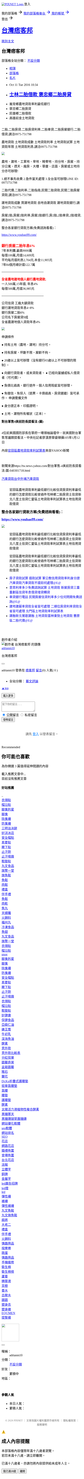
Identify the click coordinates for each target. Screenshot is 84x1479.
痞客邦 (30, 670)
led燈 (5, 1188)
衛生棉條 (8, 1271)
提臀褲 (6, 1317)
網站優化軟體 (11, 1123)
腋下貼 (6, 847)
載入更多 (8, 695)
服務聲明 (42, 1424)
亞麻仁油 (8, 1024)
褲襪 (5, 1201)
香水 (5, 1290)
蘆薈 (5, 1276)
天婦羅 (6, 913)
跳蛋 (5, 1253)
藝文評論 (32, 681)
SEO (5, 1136)
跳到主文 (8, 41)
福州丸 (6, 922)
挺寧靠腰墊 (9, 1086)
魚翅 (5, 931)
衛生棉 (6, 1267)
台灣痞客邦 (17, 30)
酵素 (5, 1043)
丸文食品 (8, 866)
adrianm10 (8, 648)
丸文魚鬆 (8, 1210)
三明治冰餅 (9, 828)
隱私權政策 (69, 1420)
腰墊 (5, 1095)
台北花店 (8, 1160)
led (3, 1192)
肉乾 (5, 903)
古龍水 (6, 1295)
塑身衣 (6, 1304)
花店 (5, 1141)
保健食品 (8, 1020)
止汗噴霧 (8, 856)
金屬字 (6, 1178)
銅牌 (5, 1174)
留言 (39, 670)
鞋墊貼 (6, 861)
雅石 (5, 1071)
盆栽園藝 (8, 1067)
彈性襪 (6, 1196)
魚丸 (5, 908)
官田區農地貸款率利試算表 (26, 450)
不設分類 (33, 60)
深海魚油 (8, 1038)
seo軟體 (7, 1128)
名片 (12, 78)
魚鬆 (5, 880)
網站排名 (8, 1133)
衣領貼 (6, 800)
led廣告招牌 (10, 1183)
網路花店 (8, 1146)
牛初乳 (6, 1034)
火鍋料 (6, 917)
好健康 (6, 1015)
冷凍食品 (8, 927)
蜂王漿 (6, 1029)
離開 (22, 1471)
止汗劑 (6, 851)
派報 (5, 1164)
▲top (5, 688)
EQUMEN (8, 1313)
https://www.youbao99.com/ (19, 234)
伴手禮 (6, 894)
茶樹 (5, 1285)
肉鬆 (5, 884)
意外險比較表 (11, 1053)
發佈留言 (8, 719)
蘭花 (5, 1076)
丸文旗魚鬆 (9, 1215)
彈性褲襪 (8, 1206)
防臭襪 (6, 823)
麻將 (5, 1220)
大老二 (6, 1224)
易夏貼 (6, 842)
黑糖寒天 (8, 1114)
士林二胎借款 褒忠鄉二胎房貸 (40, 94)
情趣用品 (8, 1243)
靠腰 (5, 1090)
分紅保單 (8, 1057)
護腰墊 (6, 1100)
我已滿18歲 (9, 1471)
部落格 (14, 73)
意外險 (6, 1048)
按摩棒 (6, 1248)
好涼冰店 (8, 833)
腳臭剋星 (8, 809)
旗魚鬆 (6, 875)
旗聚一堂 (8, 870)
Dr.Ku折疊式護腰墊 (15, 1081)
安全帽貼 (8, 837)
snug (4, 954)
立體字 (6, 1169)
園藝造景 (8, 1062)
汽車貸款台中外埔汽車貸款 (20, 478)
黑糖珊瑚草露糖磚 (14, 1118)
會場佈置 (8, 1155)
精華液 (6, 1281)
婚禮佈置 (8, 1150)
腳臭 (5, 814)
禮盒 (5, 889)
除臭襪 (6, 819)
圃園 (5, 1300)
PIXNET (18, 1420)
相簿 (12, 68)
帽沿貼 (6, 804)
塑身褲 (6, 1309)
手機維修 (8, 1262)
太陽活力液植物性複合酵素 (20, 1109)
